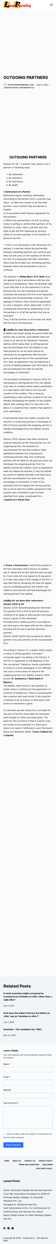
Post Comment (13, 1145)
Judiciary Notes (10, 88)
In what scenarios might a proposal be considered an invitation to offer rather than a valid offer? (27, 996)
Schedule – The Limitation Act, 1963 (22, 1029)
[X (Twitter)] (8, 1228)
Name (6, 1064)
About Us (17, 1161)
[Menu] (51, 5)
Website (7, 1090)
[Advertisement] (28, 38)
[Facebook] (4, 1228)
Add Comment (11, 1103)
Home (6, 1161)
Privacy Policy (46, 1161)
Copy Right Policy (44, 1168)
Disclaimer (48, 1165)
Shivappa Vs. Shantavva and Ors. (20, 1204)
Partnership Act (27, 88)
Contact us (29, 1161)
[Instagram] (13, 1228)
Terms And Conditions (29, 1165)
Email (6, 1077)
